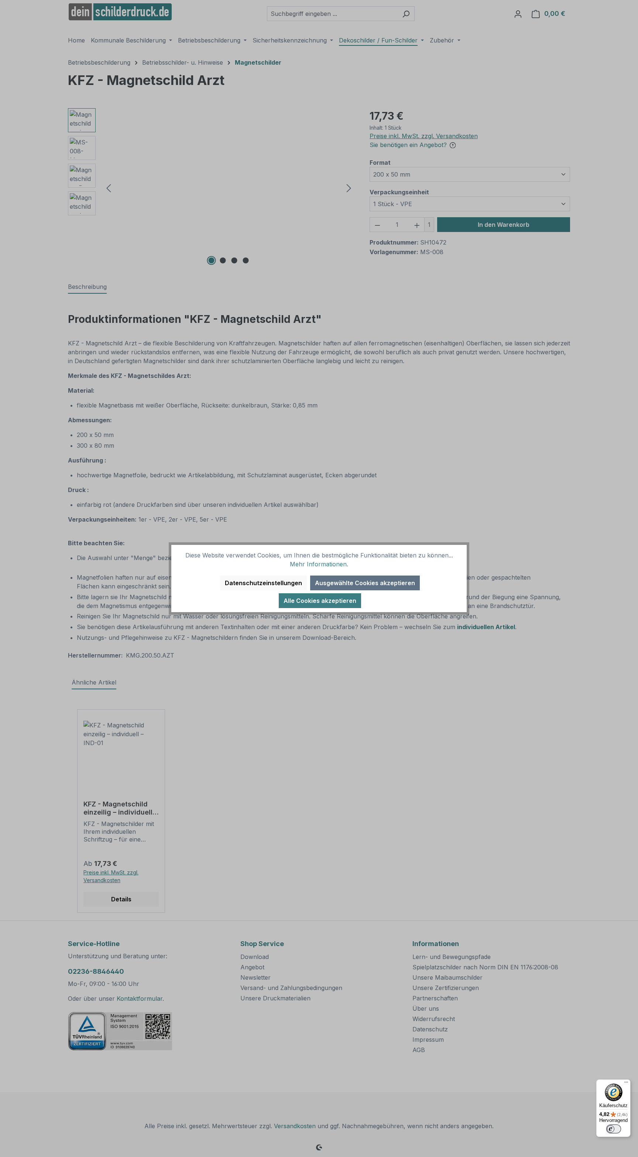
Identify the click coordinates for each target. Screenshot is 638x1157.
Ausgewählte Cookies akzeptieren (365, 583)
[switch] (613, 1128)
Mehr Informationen (318, 564)
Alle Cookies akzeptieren (320, 600)
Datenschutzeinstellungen (263, 583)
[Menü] (626, 1083)
